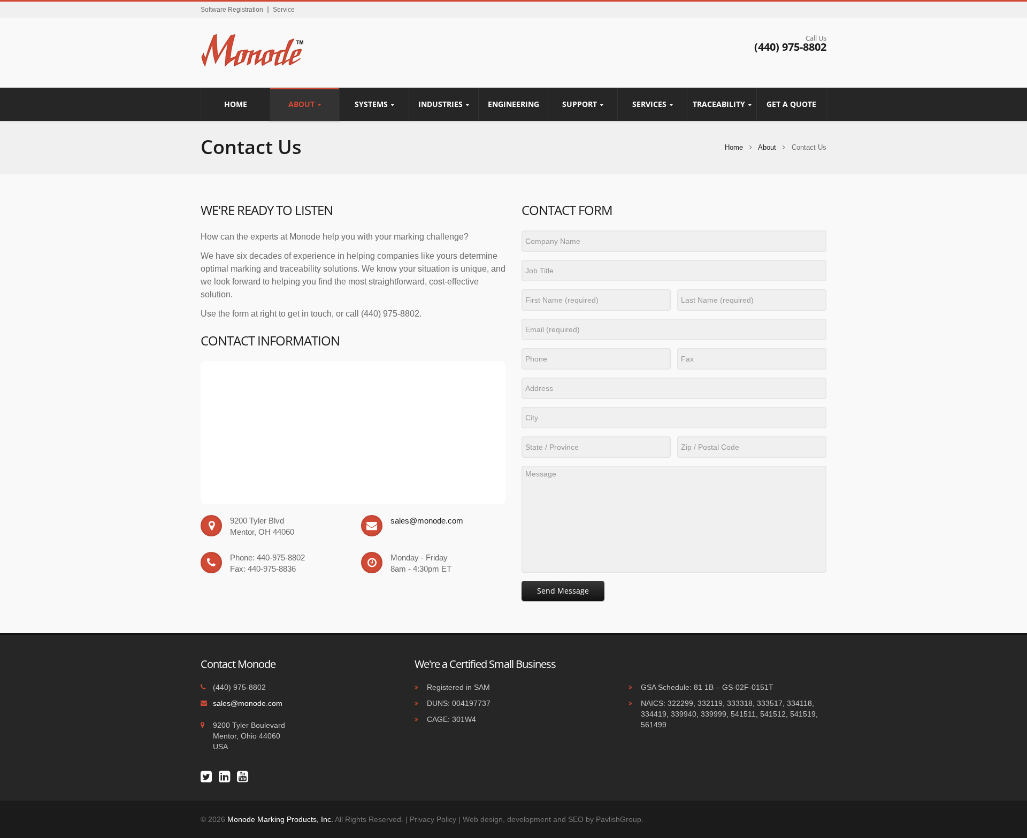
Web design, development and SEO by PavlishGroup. (553, 819)
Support (579, 104)
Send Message (563, 591)
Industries (440, 104)
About (301, 104)
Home (235, 104)
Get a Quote (791, 104)
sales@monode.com (426, 520)
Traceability (719, 104)
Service (284, 9)
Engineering (513, 104)
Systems (371, 104)
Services (649, 104)
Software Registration (232, 9)
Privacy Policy (433, 819)
